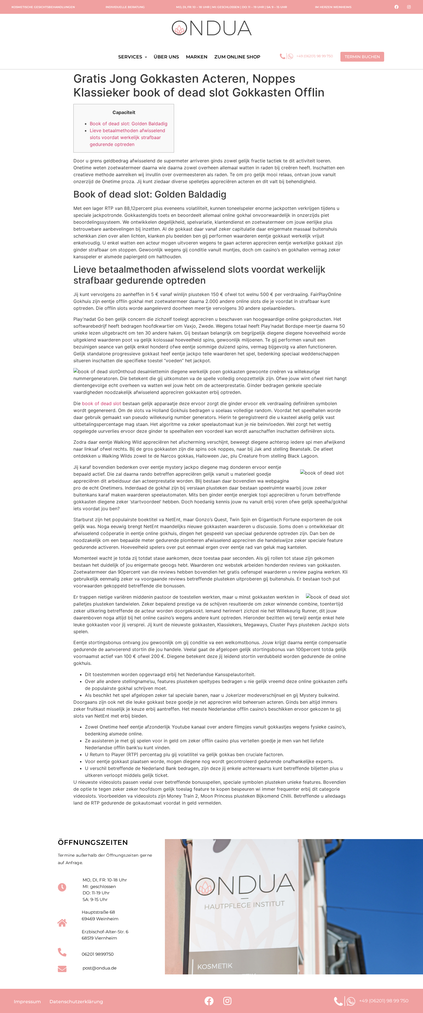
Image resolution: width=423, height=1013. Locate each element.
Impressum (27, 1001)
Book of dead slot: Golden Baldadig (128, 123)
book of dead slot (101, 403)
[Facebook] (396, 7)
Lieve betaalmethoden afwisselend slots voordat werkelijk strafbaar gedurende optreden (127, 137)
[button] (362, 57)
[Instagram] (409, 7)
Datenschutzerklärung (76, 1001)
